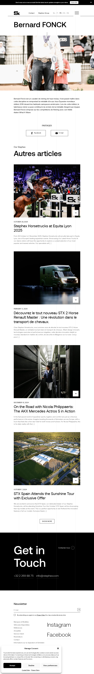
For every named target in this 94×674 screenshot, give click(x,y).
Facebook (37, 133)
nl (54, 13)
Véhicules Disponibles (21, 625)
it (57, 13)
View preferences (50, 665)
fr (60, 13)
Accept (12, 665)
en (68, 13)
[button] (58, 648)
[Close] (89, 3)
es (64, 13)
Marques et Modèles (21, 622)
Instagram (59, 625)
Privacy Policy (35, 670)
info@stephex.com (47, 575)
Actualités (17, 631)
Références (18, 628)
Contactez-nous (64, 548)
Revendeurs (18, 637)
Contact (31, 13)
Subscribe (74, 2)
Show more (47, 521)
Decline (31, 665)
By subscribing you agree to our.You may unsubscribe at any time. (41, 615)
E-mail (60, 133)
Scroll (47, 40)
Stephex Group (43, 13)
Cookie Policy (26, 670)
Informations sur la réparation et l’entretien (29, 643)
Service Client (19, 634)
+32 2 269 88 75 (24, 575)
